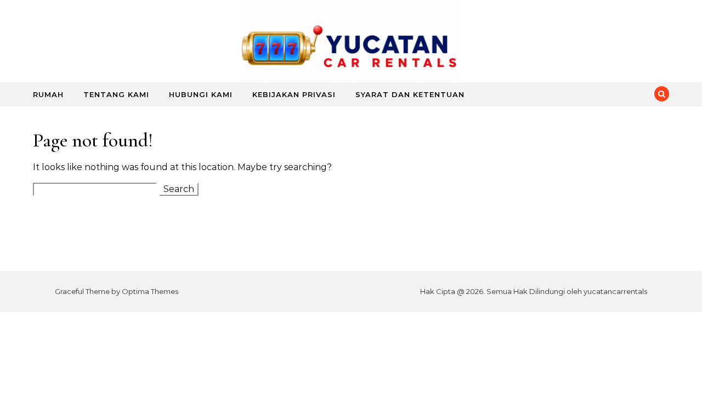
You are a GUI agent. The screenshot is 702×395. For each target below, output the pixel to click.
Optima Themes (150, 291)
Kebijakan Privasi (294, 94)
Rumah (48, 94)
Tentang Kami (116, 94)
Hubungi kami (201, 94)
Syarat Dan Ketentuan (410, 94)
